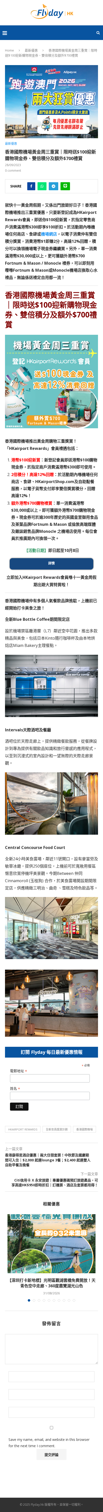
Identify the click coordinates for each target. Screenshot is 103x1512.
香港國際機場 (84, 1129)
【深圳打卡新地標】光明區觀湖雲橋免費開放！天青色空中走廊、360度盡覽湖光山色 (52, 1283)
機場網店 (49, 234)
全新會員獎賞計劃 (57, 1129)
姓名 (15, 1088)
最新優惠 (31, 50)
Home (9, 50)
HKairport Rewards (22, 1129)
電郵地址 (18, 1071)
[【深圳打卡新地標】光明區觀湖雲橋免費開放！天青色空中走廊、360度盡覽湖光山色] (52, 1243)
